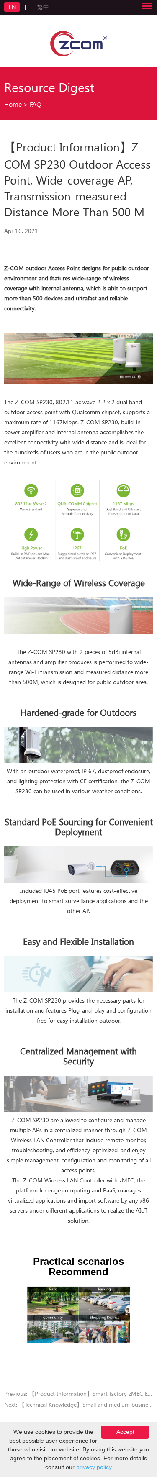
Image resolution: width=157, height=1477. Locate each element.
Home (13, 104)
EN (13, 7)
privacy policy (94, 1467)
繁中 (43, 7)
